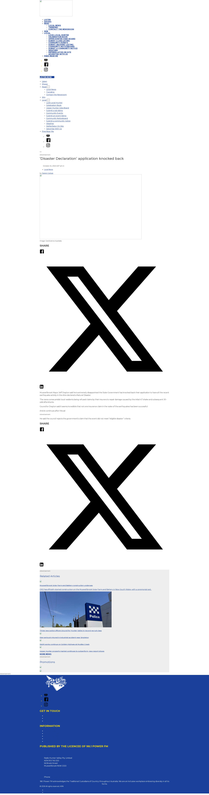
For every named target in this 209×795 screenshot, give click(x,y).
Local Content (50, 741)
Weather (53, 50)
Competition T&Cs (52, 734)
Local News (54, 25)
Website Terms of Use (53, 739)
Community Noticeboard (61, 46)
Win (46, 31)
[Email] (45, 388)
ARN (46, 790)
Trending (53, 27)
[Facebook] (46, 66)
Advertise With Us (58, 54)
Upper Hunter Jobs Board (61, 39)
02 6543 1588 (56, 777)
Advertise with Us (51, 718)
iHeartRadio (48, 792)
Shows (47, 22)
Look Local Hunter (58, 35)
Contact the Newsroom (61, 29)
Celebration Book (58, 37)
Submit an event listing (60, 45)
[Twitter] (104, 383)
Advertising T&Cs (51, 736)
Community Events (58, 43)
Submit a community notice (63, 48)
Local (47, 33)
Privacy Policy (50, 731)
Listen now (46, 77)
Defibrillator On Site (59, 52)
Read (46, 23)
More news (45, 654)
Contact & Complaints (53, 716)
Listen (47, 20)
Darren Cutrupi (47, 173)
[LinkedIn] (41, 388)
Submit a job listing (59, 41)
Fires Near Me (51, 56)
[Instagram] (46, 71)
